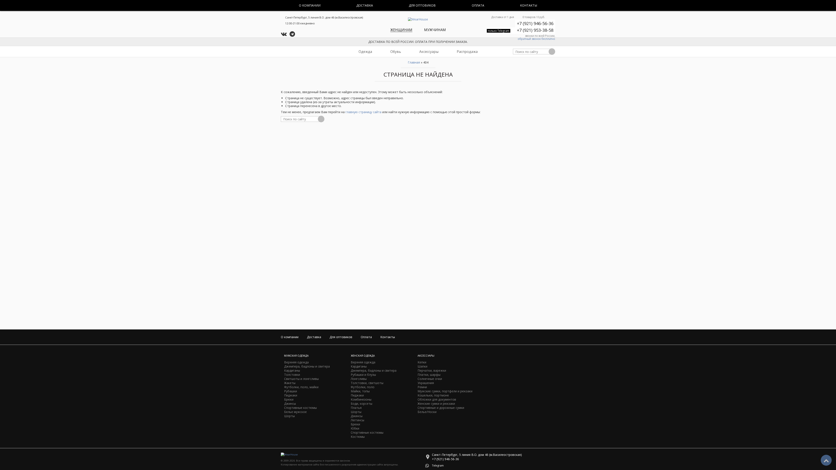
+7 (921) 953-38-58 (535, 30)
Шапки (422, 366)
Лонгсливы (359, 379)
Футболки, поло (362, 387)
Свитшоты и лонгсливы (301, 379)
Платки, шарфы (429, 375)
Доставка (364, 5)
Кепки (422, 362)
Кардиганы (292, 370)
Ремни (422, 387)
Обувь (395, 51)
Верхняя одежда (296, 362)
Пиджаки (290, 395)
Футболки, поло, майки (301, 387)
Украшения (426, 383)
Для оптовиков (422, 5)
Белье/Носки (427, 412)
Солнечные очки (430, 379)
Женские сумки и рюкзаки (436, 403)
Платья (356, 408)
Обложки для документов (437, 399)
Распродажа (467, 51)
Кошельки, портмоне (433, 395)
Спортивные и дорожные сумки (441, 408)
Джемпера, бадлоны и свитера (307, 366)
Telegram (438, 465)
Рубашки (290, 391)
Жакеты (289, 383)
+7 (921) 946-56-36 (535, 23)
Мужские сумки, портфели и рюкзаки (445, 391)
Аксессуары (428, 51)
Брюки (288, 399)
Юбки (355, 428)
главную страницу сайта (363, 112)
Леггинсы (357, 420)
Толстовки (292, 375)
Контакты (528, 5)
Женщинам (401, 30)
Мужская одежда (296, 356)
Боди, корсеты (361, 403)
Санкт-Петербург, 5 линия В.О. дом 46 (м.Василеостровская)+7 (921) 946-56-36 (477, 457)
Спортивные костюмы (300, 408)
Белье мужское (295, 412)
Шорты (289, 416)
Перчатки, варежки (432, 370)
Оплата (478, 5)
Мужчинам (435, 30)
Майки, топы (360, 391)
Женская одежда (363, 356)
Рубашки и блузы (363, 375)
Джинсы (290, 403)
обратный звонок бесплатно (536, 38)
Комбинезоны (361, 399)
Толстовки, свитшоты (367, 383)
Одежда (365, 51)
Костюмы (358, 437)
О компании (309, 5)
